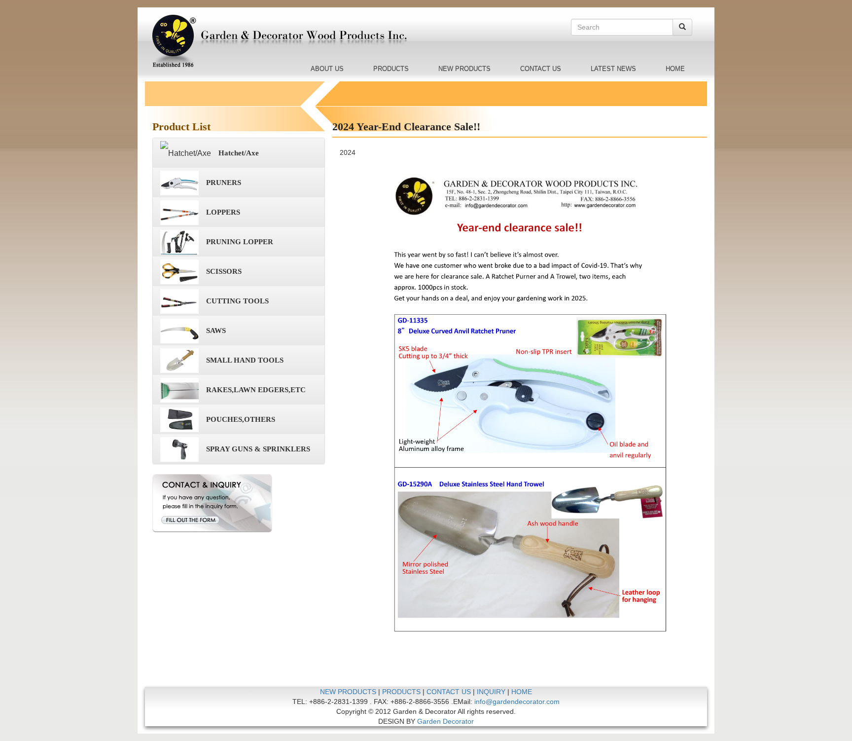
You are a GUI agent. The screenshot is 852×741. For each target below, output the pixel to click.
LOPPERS (223, 212)
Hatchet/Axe (238, 153)
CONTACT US (540, 69)
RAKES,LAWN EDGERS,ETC (256, 390)
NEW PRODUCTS (464, 69)
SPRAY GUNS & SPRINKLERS (258, 449)
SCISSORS (224, 271)
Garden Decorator (445, 721)
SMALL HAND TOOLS (245, 360)
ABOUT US (327, 69)
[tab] (238, 153)
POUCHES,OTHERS (240, 419)
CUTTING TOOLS (237, 301)
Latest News (613, 69)
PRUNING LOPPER (239, 242)
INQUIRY (491, 692)
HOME (675, 69)
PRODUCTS (391, 69)
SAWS (216, 330)
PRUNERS (223, 182)
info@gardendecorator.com (517, 701)
